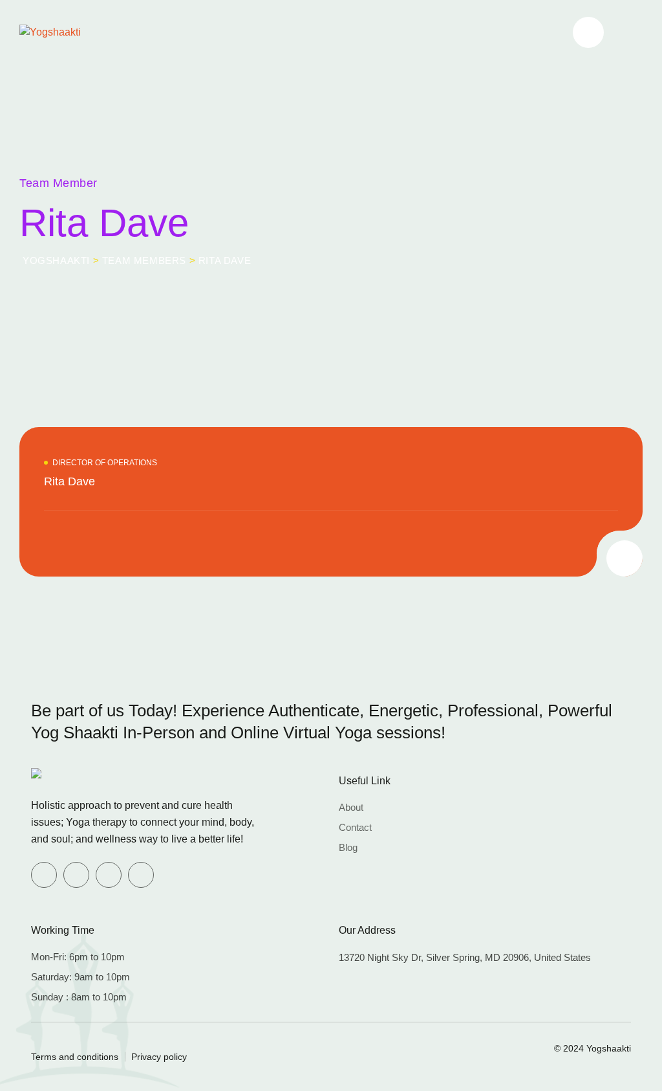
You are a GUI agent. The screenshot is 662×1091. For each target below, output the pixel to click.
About (351, 807)
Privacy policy (159, 1057)
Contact (355, 827)
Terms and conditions (74, 1057)
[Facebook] (44, 875)
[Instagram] (141, 875)
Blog (348, 847)
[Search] (588, 32)
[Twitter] (76, 875)
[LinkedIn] (109, 875)
